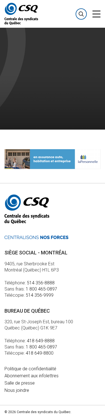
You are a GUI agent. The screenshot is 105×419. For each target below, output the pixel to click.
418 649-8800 (39, 353)
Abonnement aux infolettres (31, 375)
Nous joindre (16, 390)
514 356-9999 (39, 295)
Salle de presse (19, 383)
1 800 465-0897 (41, 289)
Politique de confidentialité (30, 368)
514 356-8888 (41, 282)
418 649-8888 (41, 340)
